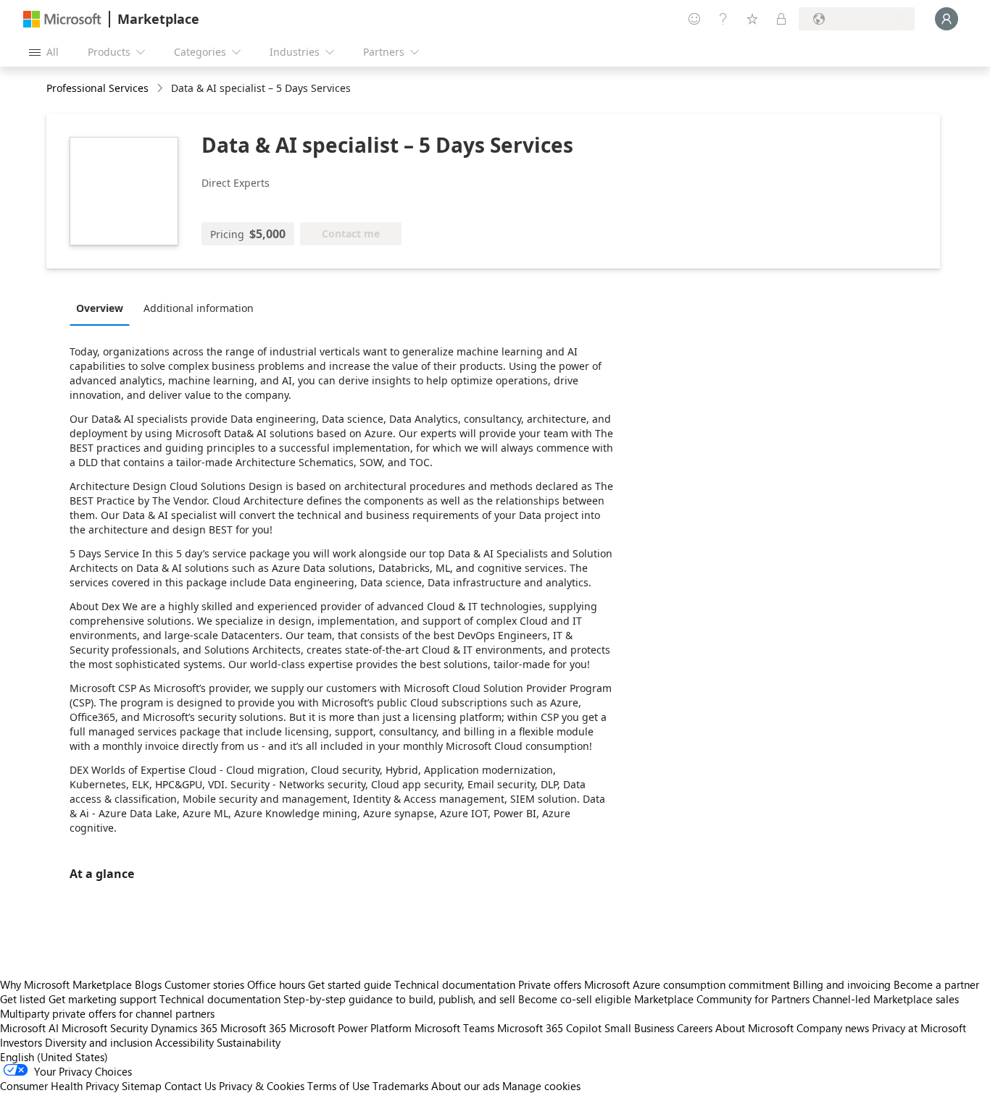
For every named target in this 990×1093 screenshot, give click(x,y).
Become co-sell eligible (574, 999)
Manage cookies (541, 1086)
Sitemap (142, 1086)
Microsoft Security (105, 1028)
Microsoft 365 (253, 1028)
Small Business (639, 1028)
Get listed (23, 999)
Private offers (549, 984)
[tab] (103, 308)
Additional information (198, 308)
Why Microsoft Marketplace (66, 984)
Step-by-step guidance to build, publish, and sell (399, 999)
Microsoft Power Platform (350, 1028)
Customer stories (204, 984)
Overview (99, 308)
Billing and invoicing (842, 984)
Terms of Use (338, 1086)
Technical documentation (454, 984)
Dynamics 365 (184, 1028)
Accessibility (184, 1042)
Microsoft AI (29, 1028)
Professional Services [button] (97, 88)
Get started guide (349, 984)
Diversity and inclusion (98, 1042)
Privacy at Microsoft (919, 1028)
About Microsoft (754, 1028)
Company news (832, 1028)
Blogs (148, 984)
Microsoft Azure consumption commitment (688, 984)
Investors (21, 1042)
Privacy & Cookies (261, 1086)
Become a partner (936, 984)
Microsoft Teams (454, 1028)
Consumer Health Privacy (59, 1086)
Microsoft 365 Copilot (549, 1028)
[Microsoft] (62, 19)
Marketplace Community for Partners (722, 999)
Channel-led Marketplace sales (885, 999)
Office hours (276, 984)
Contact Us (190, 1086)
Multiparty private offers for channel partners (107, 1013)
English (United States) (54, 1057)
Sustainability (248, 1042)
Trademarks (400, 1086)
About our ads (465, 1086)
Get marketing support (103, 999)
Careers (694, 1028)
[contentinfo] (161, 88)
